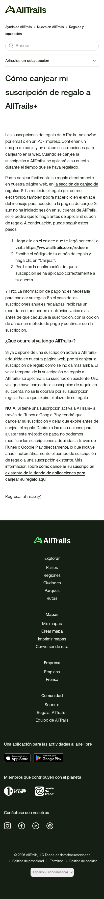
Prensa (52, 679)
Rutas (52, 598)
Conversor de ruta (52, 646)
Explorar (52, 558)
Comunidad (52, 695)
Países (52, 567)
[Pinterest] (50, 826)
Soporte (52, 704)
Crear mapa (52, 631)
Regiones (52, 575)
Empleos (52, 672)
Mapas (52, 614)
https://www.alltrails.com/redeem (57, 247)
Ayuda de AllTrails (18, 27)
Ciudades (52, 583)
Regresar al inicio (20, 496)
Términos (56, 861)
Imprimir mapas (52, 639)
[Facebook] (21, 826)
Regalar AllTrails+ (52, 712)
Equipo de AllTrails (52, 720)
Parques (52, 590)
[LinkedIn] (35, 826)
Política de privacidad (28, 861)
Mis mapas (52, 623)
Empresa (52, 662)
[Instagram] (7, 826)
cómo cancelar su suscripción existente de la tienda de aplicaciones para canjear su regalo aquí (49, 473)
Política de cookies (83, 861)
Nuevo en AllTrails (50, 27)
